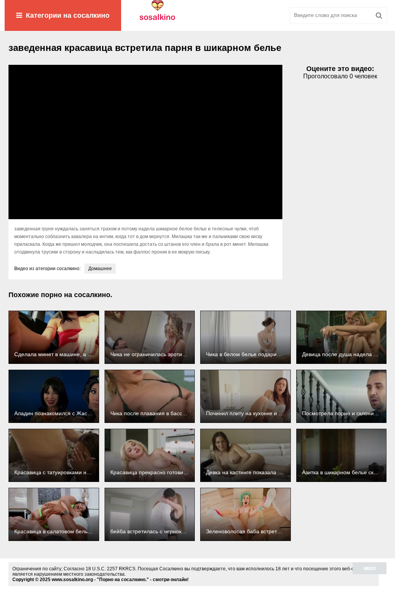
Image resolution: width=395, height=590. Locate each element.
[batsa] (197, 15)
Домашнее (100, 268)
